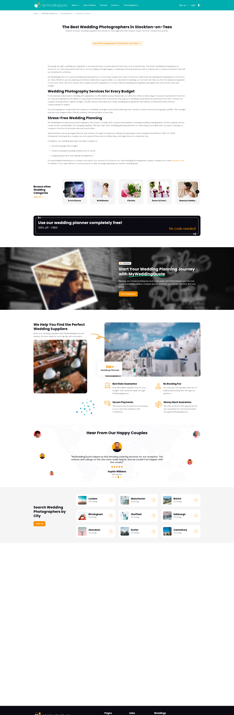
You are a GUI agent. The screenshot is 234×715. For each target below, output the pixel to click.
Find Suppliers (130, 5)
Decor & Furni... (159, 200)
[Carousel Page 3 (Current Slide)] (118, 477)
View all (37, 197)
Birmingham (95, 514)
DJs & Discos (74, 200)
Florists (131, 200)
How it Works (89, 5)
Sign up (182, 5)
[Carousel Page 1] (113, 477)
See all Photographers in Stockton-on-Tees (116, 43)
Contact (103, 5)
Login (193, 5)
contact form (178, 160)
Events (114, 5)
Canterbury (180, 529)
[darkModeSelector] (199, 5)
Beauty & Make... (187, 200)
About (75, 5)
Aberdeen (94, 529)
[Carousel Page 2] (116, 477)
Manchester (138, 498)
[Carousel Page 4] (121, 477)
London (92, 498)
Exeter (134, 529)
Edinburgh (179, 514)
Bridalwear (103, 200)
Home (36, 13)
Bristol (177, 498)
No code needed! (182, 228)
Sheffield (136, 514)
